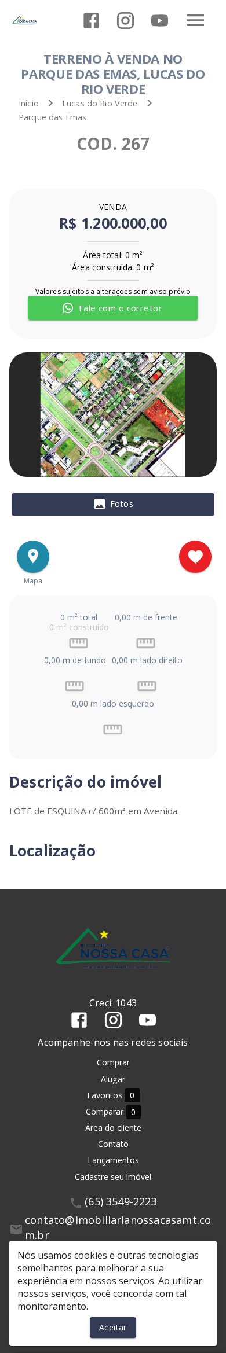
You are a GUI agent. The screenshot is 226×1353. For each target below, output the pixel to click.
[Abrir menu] (195, 20)
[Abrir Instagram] (125, 20)
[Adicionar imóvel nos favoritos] (195, 557)
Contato (113, 1143)
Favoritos (111, 1095)
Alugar (113, 1078)
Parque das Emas (52, 117)
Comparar (111, 1111)
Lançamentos (113, 1160)
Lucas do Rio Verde (100, 103)
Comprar (113, 1062)
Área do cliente (113, 1127)
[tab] (113, 504)
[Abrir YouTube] (160, 20)
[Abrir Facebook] (91, 20)
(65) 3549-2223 (121, 1201)
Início (29, 103)
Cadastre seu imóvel (113, 1176)
